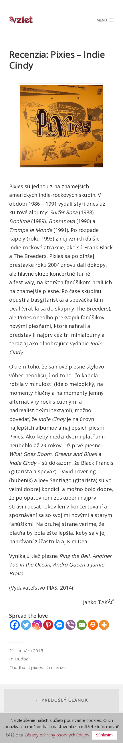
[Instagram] (37, 625)
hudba (18, 667)
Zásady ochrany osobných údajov (57, 735)
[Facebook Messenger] (59, 625)
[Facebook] (15, 625)
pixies (37, 667)
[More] (104, 625)
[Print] (93, 625)
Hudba (21, 659)
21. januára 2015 (26, 650)
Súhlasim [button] (104, 735)
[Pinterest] (48, 625)
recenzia (58, 667)
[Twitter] (26, 625)
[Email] (82, 625)
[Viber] (71, 625)
